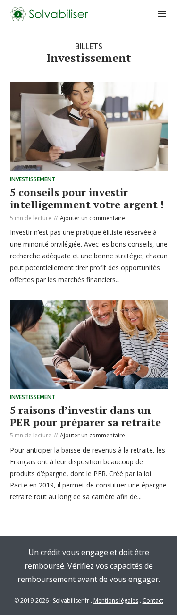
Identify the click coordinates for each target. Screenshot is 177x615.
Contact (153, 601)
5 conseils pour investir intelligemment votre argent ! (87, 198)
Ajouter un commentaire (92, 218)
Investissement (32, 179)
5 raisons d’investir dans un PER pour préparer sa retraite (85, 416)
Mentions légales (115, 601)
